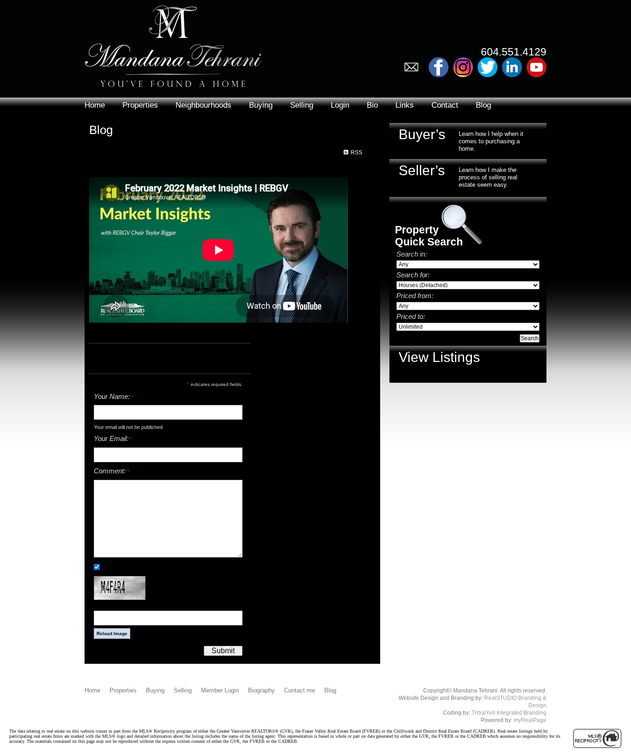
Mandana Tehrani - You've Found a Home (173, 43)
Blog (483, 105)
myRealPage (530, 720)
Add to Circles (463, 67)
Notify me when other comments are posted (155, 566)
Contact (444, 105)
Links (404, 105)
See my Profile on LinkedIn (512, 67)
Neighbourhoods (203, 105)
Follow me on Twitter (488, 67)
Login (340, 105)
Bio (372, 105)
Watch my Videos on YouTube (536, 67)
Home (95, 105)
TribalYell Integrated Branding (509, 713)
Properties (140, 105)
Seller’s (422, 170)
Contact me (299, 690)
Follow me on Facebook (439, 67)
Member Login (220, 690)
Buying (261, 105)
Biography (261, 690)
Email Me (414, 67)
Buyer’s (422, 134)
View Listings (439, 357)
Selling (301, 105)
